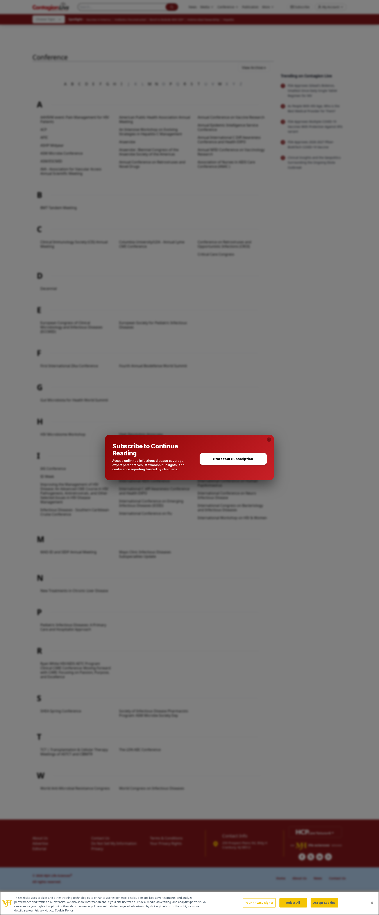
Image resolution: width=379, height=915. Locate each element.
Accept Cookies (324, 903)
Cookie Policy (64, 910)
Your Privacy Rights (259, 903)
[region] (189, 903)
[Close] (372, 902)
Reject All (293, 903)
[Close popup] (269, 439)
